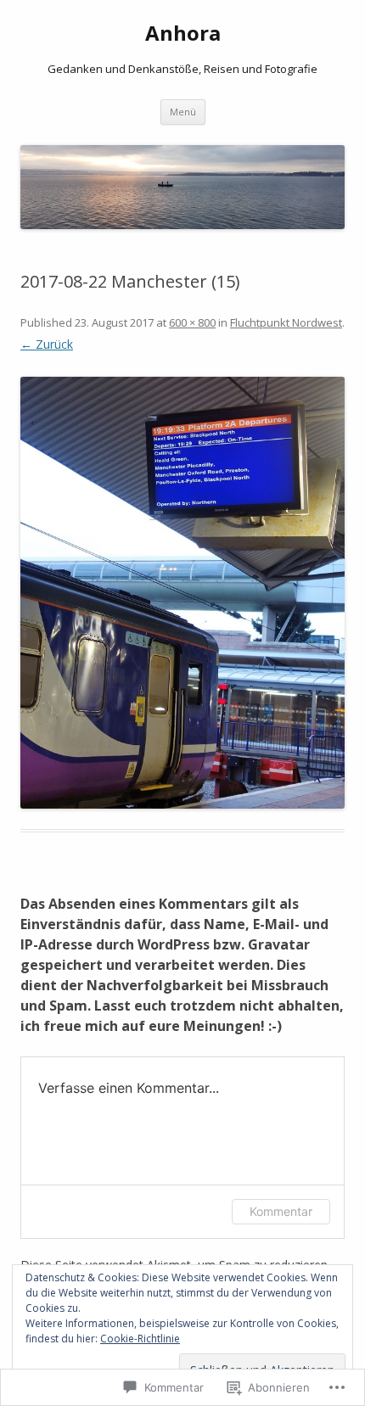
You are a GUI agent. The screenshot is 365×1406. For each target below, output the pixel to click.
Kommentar (281, 1211)
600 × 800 (192, 322)
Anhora (183, 33)
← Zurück (46, 344)
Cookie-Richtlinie (140, 1338)
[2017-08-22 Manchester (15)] (182, 593)
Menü (183, 111)
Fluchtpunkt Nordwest (286, 322)
